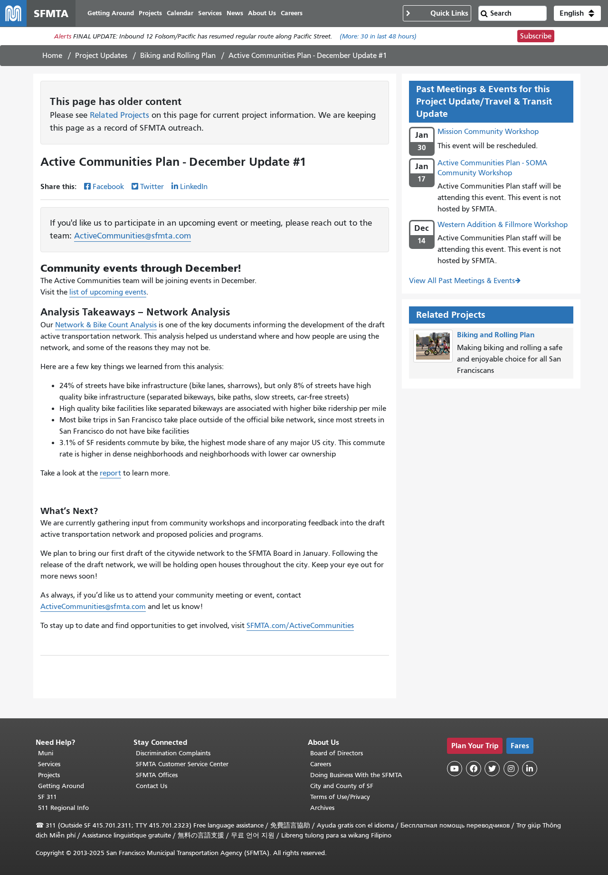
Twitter (152, 186)
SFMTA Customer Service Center (182, 764)
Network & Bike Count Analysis (106, 325)
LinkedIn (194, 186)
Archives (322, 808)
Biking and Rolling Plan (178, 55)
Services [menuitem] (210, 13)
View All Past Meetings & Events (462, 280)
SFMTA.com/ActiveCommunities (300, 625)
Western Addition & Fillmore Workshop (502, 224)
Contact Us (151, 786)
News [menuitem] (235, 13)
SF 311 (47, 797)
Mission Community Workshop (488, 131)
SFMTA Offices (157, 775)
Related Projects (119, 115)
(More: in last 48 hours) (378, 36)
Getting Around (61, 786)
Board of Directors (336, 753)
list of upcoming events (107, 292)
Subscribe (535, 36)
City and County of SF (341, 786)
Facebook (108, 186)
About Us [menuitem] (262, 13)
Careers (320, 764)
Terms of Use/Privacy (340, 797)
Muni (45, 753)
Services (49, 764)
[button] (577, 13)
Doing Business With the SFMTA (356, 775)
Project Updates (101, 55)
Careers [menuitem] (292, 13)
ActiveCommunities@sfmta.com (132, 235)
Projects (49, 775)
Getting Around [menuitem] (110, 13)
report (110, 473)
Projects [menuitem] (150, 13)
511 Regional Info (63, 808)
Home (52, 55)
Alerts (62, 36)
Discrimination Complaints (173, 753)
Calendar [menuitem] (180, 13)
